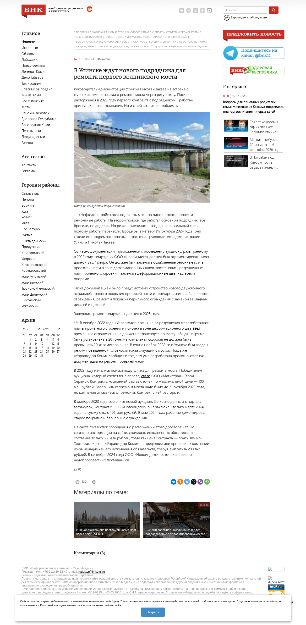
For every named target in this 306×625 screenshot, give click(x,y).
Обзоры (28, 53)
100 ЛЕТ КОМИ (198, 41)
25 (47, 351)
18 (47, 347)
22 (30, 351)
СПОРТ (158, 32)
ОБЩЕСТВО (117, 32)
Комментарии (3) (89, 552)
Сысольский (31, 300)
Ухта (25, 211)
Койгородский (33, 252)
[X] (194, 482)
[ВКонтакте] (173, 482)
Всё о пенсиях (33, 101)
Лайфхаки (29, 59)
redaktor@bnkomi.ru (91, 571)
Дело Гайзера (33, 77)
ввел (196, 328)
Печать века (31, 130)
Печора (28, 199)
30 (35, 355)
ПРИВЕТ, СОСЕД (114, 37)
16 (36, 347)
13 (58, 343)
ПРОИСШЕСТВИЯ (190, 32)
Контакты (29, 164)
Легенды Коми (33, 71)
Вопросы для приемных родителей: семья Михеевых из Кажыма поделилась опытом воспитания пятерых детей (253, 107)
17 (41, 347)
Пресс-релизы (33, 65)
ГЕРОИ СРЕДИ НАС (197, 46)
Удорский (29, 258)
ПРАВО (147, 32)
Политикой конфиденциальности (60, 605)
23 (35, 351)
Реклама (28, 170)
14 (24, 347)
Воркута (28, 205)
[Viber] (200, 482)
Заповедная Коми (36, 124)
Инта (25, 223)
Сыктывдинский (34, 240)
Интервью (30, 47)
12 (53, 343)
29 (30, 355)
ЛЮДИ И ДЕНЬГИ (86, 46)
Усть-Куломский (34, 276)
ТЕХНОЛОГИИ (84, 37)
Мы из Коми (31, 95)
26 (53, 351)
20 (58, 347)
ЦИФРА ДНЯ (160, 41)
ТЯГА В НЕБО (178, 41)
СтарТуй (156, 46)
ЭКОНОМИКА (99, 32)
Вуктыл (27, 234)
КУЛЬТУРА (172, 32)
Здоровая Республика (39, 118)
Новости (28, 41)
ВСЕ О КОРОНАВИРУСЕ (112, 41)
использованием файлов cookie (102, 605)
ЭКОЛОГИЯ (133, 32)
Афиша (27, 142)
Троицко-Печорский (38, 288)
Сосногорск (31, 229)
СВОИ (145, 46)
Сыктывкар (30, 193)
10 (41, 343)
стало (145, 375)
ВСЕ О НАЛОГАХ (86, 41)
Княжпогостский (34, 264)
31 (41, 355)
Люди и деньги (33, 136)
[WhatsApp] (207, 482)
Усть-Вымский (32, 282)
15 (30, 347)
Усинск (27, 217)
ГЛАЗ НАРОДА (153, 37)
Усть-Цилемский (34, 294)
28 (24, 355)
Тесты (26, 107)
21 (24, 351)
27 (58, 351)
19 (53, 347)
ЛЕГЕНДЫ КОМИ (174, 46)
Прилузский (31, 246)
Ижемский (30, 306)
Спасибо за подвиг (37, 89)
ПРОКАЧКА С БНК (140, 41)
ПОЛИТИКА (82, 32)
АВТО (98, 37)
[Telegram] (187, 482)
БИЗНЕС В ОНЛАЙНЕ (177, 37)
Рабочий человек (35, 113)
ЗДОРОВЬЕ (132, 46)
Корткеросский (34, 270)
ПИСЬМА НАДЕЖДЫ (111, 46)
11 (47, 343)
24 (41, 351)
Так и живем (31, 83)
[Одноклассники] (180, 482)
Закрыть (153, 612)
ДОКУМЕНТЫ (134, 37)
